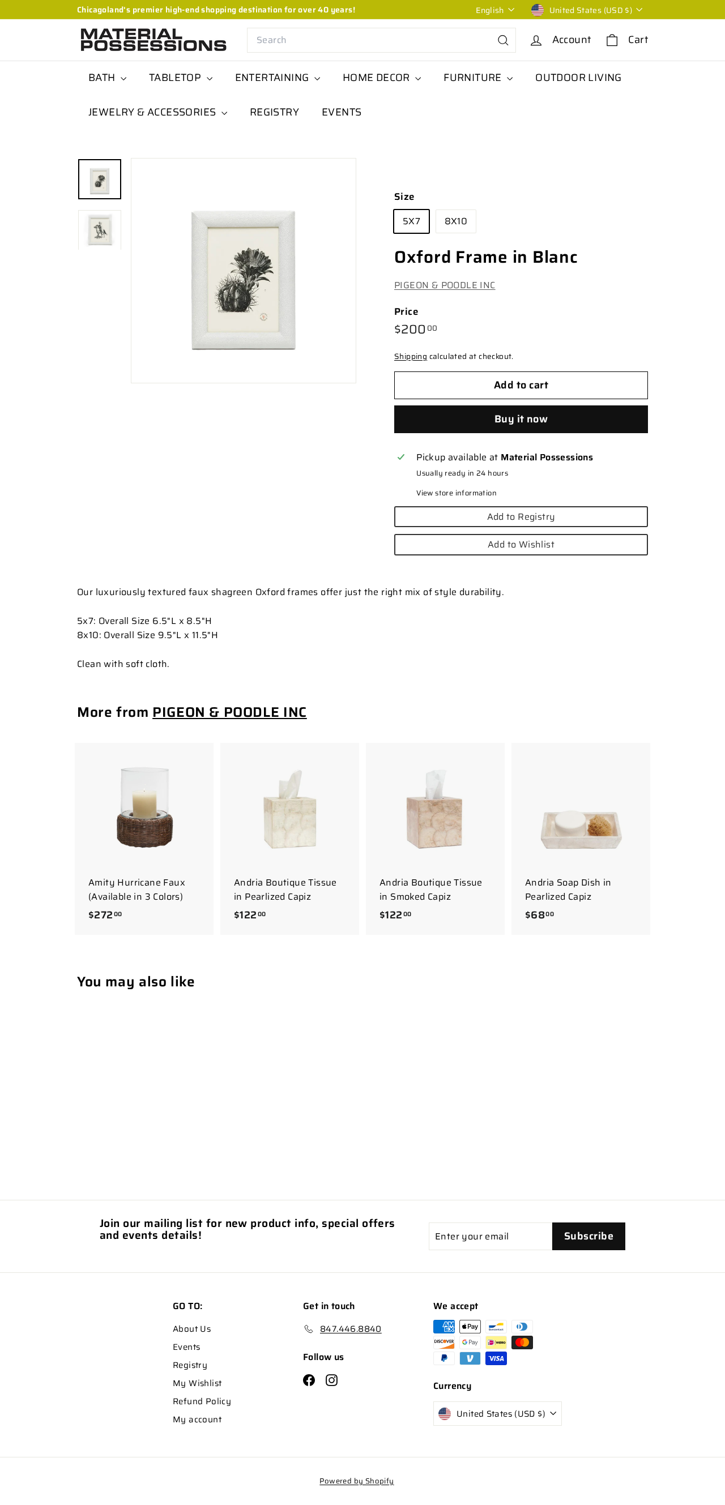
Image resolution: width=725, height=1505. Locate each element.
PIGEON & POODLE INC (445, 285)
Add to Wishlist (521, 544)
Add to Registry (521, 517)
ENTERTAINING (273, 77)
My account (197, 1419)
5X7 (411, 222)
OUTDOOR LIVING (578, 77)
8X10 (456, 222)
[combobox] (381, 40)
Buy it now (521, 419)
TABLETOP (176, 77)
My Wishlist (197, 1383)
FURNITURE (473, 77)
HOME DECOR (377, 77)
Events (186, 1347)
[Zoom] (243, 271)
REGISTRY (274, 112)
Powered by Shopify (356, 1481)
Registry (190, 1365)
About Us (192, 1329)
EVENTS (341, 112)
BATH (103, 77)
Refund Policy (202, 1401)
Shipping (410, 356)
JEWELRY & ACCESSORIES (153, 112)
